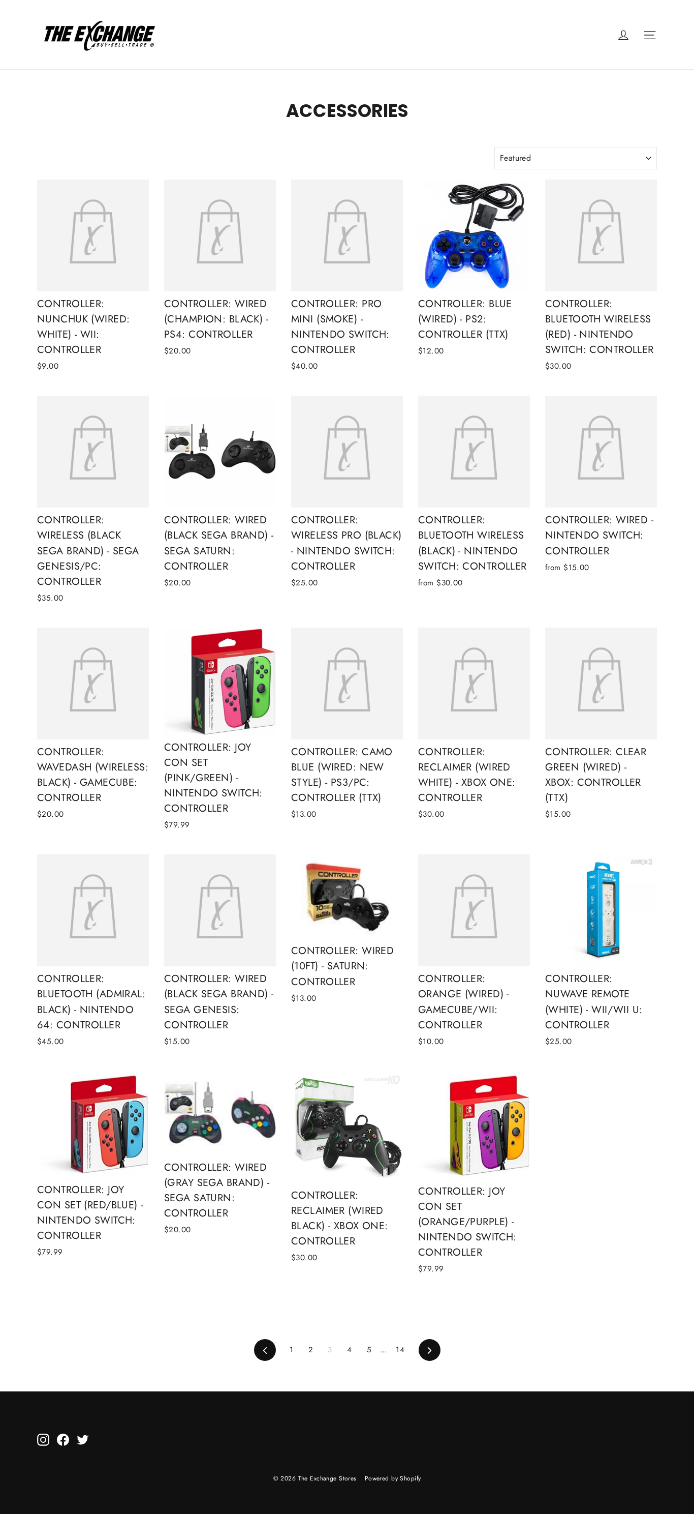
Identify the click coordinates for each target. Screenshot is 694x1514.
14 (400, 1349)
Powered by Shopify (393, 1478)
